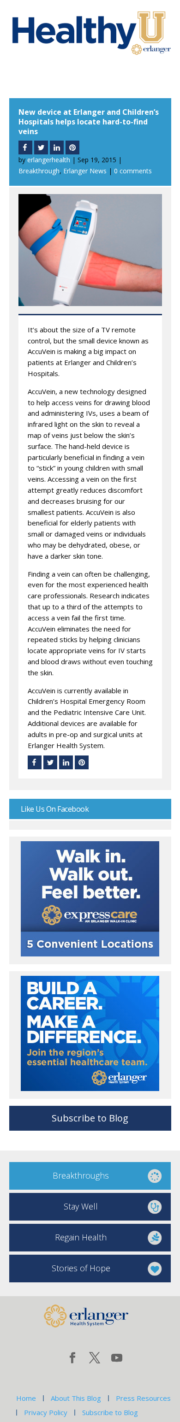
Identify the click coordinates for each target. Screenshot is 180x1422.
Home (26, 1398)
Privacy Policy (45, 1412)
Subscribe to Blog (90, 1118)
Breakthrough (39, 170)
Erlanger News (85, 170)
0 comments (133, 170)
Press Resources (143, 1398)
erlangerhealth (48, 159)
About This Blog (76, 1398)
